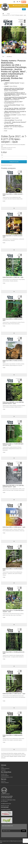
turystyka (19, 756)
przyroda (19, 753)
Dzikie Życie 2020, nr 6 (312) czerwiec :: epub (13, 361)
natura (23, 753)
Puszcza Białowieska (15, 754)
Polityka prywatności (5, 768)
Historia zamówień (5, 782)
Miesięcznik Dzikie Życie (8, 753)
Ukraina (23, 756)
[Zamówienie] (19, 1)
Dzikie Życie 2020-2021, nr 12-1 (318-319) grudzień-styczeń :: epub (13, 403)
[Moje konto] (15, 1)
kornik (21, 754)
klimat (24, 754)
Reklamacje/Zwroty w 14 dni (7, 777)
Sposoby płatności (5, 775)
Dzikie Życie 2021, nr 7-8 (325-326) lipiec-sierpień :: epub (13, 444)
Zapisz (23, 830)
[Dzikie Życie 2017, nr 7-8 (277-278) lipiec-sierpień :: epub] (14, 36)
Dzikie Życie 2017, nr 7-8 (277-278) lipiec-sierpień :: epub (14, 15)
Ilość (2, 155)
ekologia (15, 753)
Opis (3, 56)
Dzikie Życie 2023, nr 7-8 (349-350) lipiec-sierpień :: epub (13, 611)
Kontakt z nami (4, 774)
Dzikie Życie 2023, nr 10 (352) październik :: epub (14, 652)
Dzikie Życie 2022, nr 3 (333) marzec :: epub (14, 527)
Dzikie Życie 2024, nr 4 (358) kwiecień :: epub (13, 736)
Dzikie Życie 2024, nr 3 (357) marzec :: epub (14, 693)
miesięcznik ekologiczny (6, 754)
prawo (7, 756)
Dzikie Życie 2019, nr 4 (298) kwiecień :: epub (13, 319)
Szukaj (8, 13)
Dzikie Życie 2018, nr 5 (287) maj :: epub (13, 277)
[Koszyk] (17, 1)
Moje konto (3, 781)
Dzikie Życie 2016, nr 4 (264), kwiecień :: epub (13, 194)
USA (2, 756)
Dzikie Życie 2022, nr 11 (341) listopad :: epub (13, 569)
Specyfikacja (9, 56)
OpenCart (8, 841)
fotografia (11, 756)
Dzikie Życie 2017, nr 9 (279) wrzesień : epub (13, 236)
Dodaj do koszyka (14, 161)
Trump (4, 756)
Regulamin (3, 770)
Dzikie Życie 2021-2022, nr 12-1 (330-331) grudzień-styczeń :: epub (13, 486)
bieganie (15, 756)
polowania (3, 757)
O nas (2, 767)
